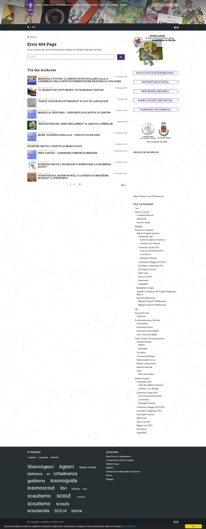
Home (38, 5)
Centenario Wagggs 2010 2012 (152, 262)
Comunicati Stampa (146, 356)
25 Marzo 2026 (121, 110)
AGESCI (109, 468)
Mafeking (76, 489)
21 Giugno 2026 (121, 76)
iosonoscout (41, 488)
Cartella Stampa (144, 342)
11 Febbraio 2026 (120, 144)
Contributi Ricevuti (145, 215)
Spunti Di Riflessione (146, 298)
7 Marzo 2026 (122, 122)
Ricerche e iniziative (109, 5)
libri (63, 488)
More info (132, 526)
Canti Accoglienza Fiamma (152, 240)
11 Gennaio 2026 (120, 162)
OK (193, 526)
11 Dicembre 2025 (120, 173)
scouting (81, 497)
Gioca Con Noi (145, 276)
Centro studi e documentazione (57, 5)
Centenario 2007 (145, 236)
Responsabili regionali (155, 91)
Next (123, 185)
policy (124, 526)
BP (48, 474)
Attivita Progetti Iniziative (148, 233)
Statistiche (141, 219)
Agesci (66, 466)
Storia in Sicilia (143, 222)
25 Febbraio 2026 (120, 133)
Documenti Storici (145, 327)
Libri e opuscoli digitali (147, 334)
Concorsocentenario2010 (152, 250)
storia (76, 510)
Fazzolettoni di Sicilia (155, 82)
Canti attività (142, 323)
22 (79, 184)
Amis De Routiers (146, 374)
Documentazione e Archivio (85, 5)
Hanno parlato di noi (146, 360)
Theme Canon (58, 522)
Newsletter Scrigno (145, 288)
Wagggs (110, 479)
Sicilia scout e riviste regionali (155, 73)
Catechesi (141, 316)
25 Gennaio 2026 (120, 151)
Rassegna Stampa (148, 258)
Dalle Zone (143, 273)
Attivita (141, 345)
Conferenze (145, 254)
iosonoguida (63, 480)
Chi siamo (141, 352)
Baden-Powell (87, 467)
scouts (62, 503)
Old (136, 309)
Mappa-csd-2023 (144, 425)
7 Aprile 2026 (122, 99)
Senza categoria (43, 76)
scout (64, 495)
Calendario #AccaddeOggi (155, 109)
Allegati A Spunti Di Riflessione (152, 301)
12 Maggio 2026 (121, 88)
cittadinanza (65, 473)
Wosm (109, 475)
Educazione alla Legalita (148, 331)
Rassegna (142, 348)
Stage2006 (143, 284)
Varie (139, 371)
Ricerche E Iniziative (144, 230)
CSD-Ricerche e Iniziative (47, 110)
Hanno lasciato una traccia (155, 100)
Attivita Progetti (142, 378)
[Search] (176, 5)
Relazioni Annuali (144, 367)
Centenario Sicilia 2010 (148, 247)
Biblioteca (41, 88)
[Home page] (30, 6)
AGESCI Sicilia (112, 464)
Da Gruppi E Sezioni (147, 269)
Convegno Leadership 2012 (150, 265)
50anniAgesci (40, 466)
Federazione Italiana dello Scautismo (123, 471)
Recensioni (50, 88)
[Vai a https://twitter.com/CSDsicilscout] (177, 27)
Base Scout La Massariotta (118, 456)
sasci (85, 489)
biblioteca (34, 474)
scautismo (39, 496)
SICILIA (60, 511)
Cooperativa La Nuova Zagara (120, 460)
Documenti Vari (142, 313)
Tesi (137, 208)
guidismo (36, 480)
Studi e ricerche (142, 212)
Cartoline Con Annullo (150, 243)
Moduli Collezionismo (146, 363)
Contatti (123, 5)
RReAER (138, 226)
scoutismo (38, 503)
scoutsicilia (38, 510)
